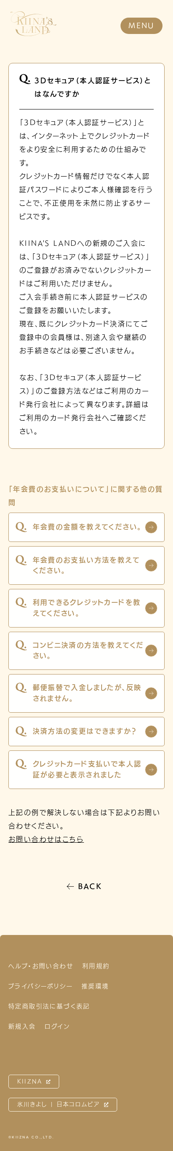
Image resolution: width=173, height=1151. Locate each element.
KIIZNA (29, 1081)
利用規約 (96, 966)
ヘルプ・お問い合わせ (40, 966)
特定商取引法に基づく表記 (49, 1006)
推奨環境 (95, 986)
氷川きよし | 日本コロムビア (58, 1104)
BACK (90, 886)
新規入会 (22, 1026)
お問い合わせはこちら (46, 839)
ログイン (58, 1026)
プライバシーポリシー (40, 986)
